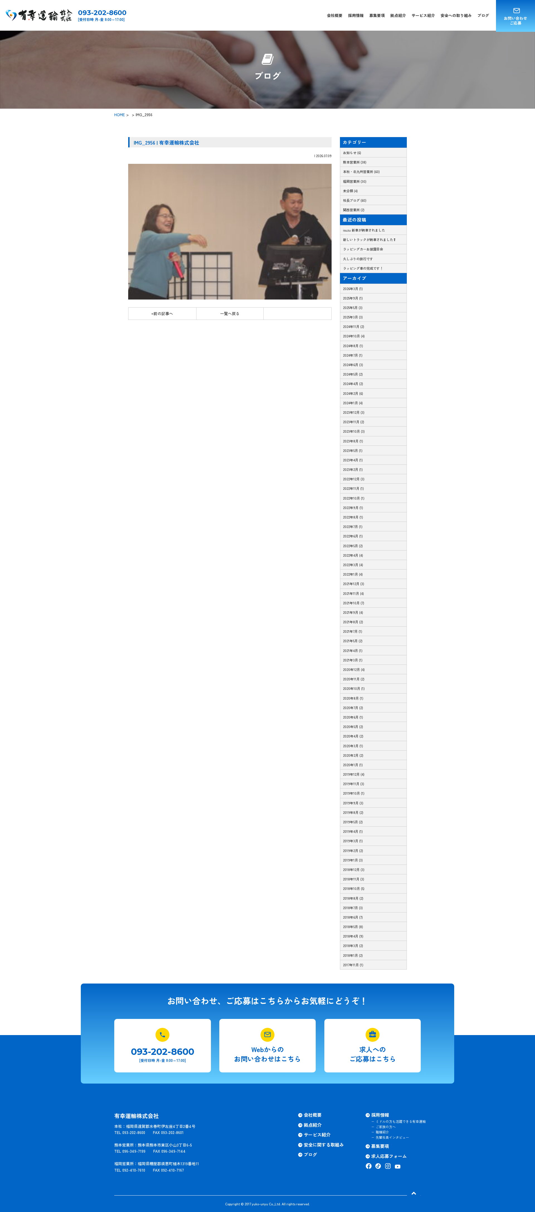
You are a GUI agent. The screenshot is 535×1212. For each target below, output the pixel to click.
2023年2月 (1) (353, 469)
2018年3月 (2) (353, 945)
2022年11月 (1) (353, 488)
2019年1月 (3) (353, 860)
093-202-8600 (102, 12)
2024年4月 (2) (353, 383)
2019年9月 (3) (353, 802)
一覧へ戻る (230, 313)
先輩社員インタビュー (392, 1137)
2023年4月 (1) (353, 459)
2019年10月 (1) (353, 793)
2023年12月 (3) (353, 412)
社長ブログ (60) (354, 200)
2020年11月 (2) (353, 678)
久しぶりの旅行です (358, 258)
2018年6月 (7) (353, 917)
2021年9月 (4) (353, 612)
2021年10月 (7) (353, 602)
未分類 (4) (350, 190)
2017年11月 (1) (353, 964)
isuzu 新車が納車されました (364, 230)
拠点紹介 (398, 15)
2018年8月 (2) (353, 898)
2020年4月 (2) (353, 736)
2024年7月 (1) (353, 355)
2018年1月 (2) (353, 955)
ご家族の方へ (386, 1126)
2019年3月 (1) (353, 840)
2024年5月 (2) (353, 374)
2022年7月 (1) (353, 526)
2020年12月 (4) (354, 669)
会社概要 (334, 15)
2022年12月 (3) (353, 478)
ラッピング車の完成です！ (363, 268)
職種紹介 (382, 1132)
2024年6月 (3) (353, 364)
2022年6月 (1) (353, 536)
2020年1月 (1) (353, 764)
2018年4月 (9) (353, 936)
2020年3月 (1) (353, 745)
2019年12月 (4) (353, 774)
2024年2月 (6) (353, 393)
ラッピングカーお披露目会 (363, 249)
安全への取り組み (456, 15)
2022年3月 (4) (353, 564)
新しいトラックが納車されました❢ (369, 239)
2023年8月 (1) (353, 441)
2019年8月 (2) (353, 812)
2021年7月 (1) (352, 631)
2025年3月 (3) (353, 317)
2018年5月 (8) (353, 926)
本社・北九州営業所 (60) (361, 171)
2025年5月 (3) (353, 307)
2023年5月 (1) (353, 450)
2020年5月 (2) (353, 726)
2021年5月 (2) (353, 640)
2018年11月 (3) (353, 879)
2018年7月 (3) (353, 907)
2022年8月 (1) (353, 517)
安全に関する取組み (324, 1144)
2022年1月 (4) (353, 574)
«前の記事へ (162, 313)
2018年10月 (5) (353, 888)
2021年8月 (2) (353, 621)
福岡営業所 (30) (354, 181)
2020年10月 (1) (354, 688)
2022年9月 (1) (353, 507)
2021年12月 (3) (353, 583)
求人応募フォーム (389, 1156)
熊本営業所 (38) (354, 162)
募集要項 (377, 15)
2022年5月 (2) (353, 545)
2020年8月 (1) (353, 698)
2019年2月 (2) (353, 850)
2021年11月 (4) (353, 593)
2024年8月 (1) (353, 345)
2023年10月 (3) (354, 431)
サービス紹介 (423, 15)
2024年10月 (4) (354, 336)
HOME (119, 114)
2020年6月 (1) (353, 717)
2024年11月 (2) (353, 326)
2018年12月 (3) (353, 869)
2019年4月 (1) (353, 831)
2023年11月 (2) (353, 421)
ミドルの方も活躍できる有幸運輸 (401, 1121)
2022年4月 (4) (353, 555)
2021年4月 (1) (353, 650)
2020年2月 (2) (353, 755)
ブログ (483, 15)
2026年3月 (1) (353, 288)
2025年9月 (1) (353, 298)
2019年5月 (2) (353, 821)
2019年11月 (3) (353, 783)
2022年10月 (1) (353, 498)
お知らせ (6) (352, 152)
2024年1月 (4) (353, 402)
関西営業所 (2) (353, 209)
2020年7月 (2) (353, 707)
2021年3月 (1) (353, 660)
